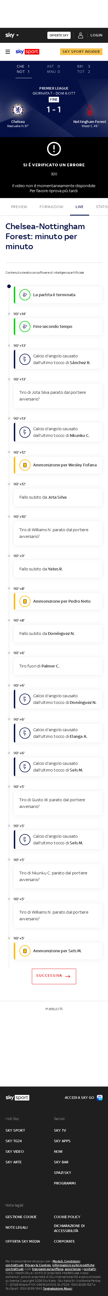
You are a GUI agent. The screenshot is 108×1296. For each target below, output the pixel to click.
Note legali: (15, 1205)
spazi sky (62, 1173)
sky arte (14, 1162)
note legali (16, 1227)
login (96, 35)
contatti (90, 1269)
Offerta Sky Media (23, 1241)
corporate (64, 1241)
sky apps (62, 1141)
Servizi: (60, 1119)
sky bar (61, 1162)
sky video (15, 1151)
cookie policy (67, 1217)
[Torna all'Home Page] (28, 52)
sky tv (60, 1130)
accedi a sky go (79, 1097)
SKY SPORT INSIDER (81, 52)
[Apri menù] (8, 52)
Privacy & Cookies (38, 1265)
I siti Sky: (12, 1119)
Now (58, 1151)
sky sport (15, 1130)
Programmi (65, 1183)
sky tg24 (14, 1141)
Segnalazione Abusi (57, 1288)
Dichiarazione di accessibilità (69, 1228)
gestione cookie (21, 1217)
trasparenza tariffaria (47, 1269)
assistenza (73, 1269)
